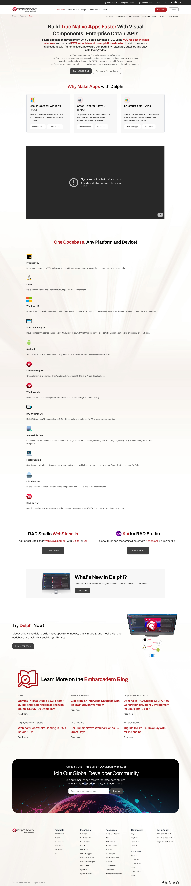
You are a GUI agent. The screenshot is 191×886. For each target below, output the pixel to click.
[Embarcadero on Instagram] (177, 883)
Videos (154, 16)
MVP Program (110, 854)
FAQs (161, 16)
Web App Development (114, 874)
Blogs (83, 10)
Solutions (109, 862)
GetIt (105, 10)
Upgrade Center (127, 3)
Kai (56, 854)
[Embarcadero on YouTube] (166, 883)
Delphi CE (83, 834)
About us (134, 855)
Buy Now (160, 9)
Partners (109, 850)
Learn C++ (135, 846)
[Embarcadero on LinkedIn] (174, 883)
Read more (23, 714)
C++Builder (59, 842)
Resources (94, 10)
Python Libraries (86, 874)
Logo (133, 875)
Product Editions (121, 16)
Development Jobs (112, 858)
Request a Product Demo (107, 71)
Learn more (53, 550)
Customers (146, 16)
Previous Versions (172, 16)
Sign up (116, 791)
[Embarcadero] (24, 9)
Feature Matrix (134, 16)
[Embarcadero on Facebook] (163, 883)
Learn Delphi (135, 842)
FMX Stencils (84, 866)
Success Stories (111, 846)
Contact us (134, 859)
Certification (110, 870)
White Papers (110, 842)
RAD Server (59, 850)
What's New (109, 16)
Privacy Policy (136, 871)
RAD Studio (59, 834)
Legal (133, 867)
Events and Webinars (113, 834)
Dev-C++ (83, 846)
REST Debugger (86, 854)
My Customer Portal (145, 3)
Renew (173, 9)
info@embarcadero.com (165, 842)
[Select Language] (179, 2)
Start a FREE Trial (81, 71)
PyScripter (83, 870)
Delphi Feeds (135, 838)
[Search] (171, 2)
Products (60, 10)
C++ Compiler (85, 842)
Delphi (57, 838)
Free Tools (72, 10)
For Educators (111, 866)
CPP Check (84, 850)
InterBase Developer (87, 862)
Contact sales (135, 863)
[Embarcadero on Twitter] (170, 882)
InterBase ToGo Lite (87, 858)
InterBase (58, 846)
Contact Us (161, 3)
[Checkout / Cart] (175, 2)
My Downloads (110, 3)
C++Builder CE (85, 838)
